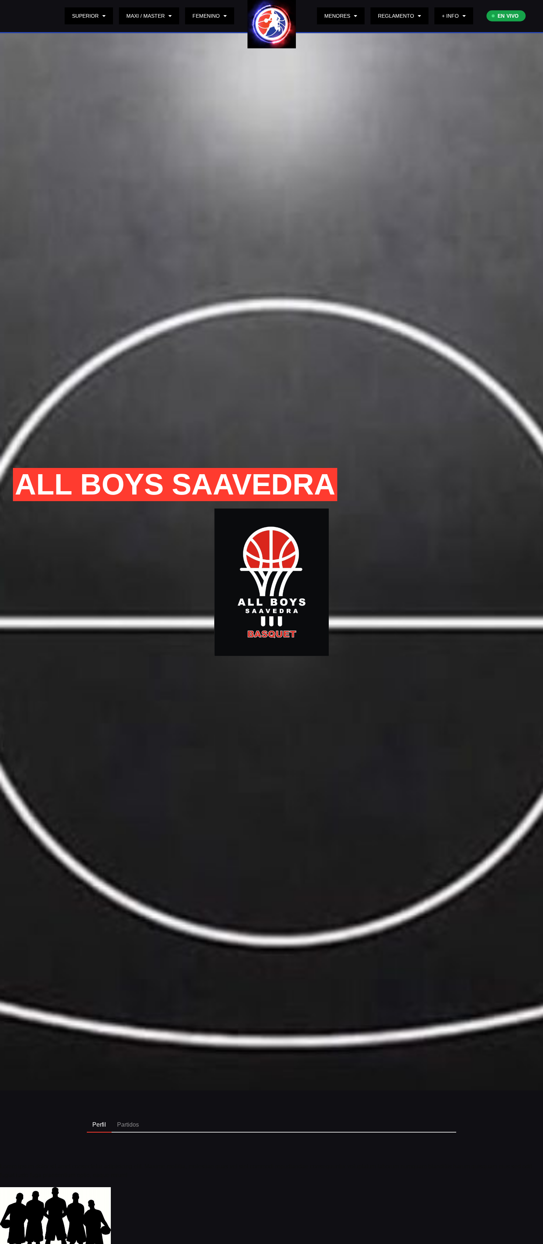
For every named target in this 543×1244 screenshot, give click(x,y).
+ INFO (450, 16)
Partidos (128, 1124)
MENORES (337, 16)
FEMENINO (206, 16)
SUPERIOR (85, 16)
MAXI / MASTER (145, 16)
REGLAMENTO (396, 16)
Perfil (99, 1124)
